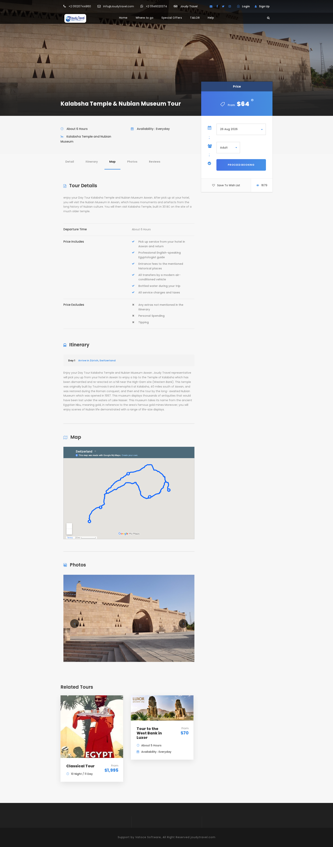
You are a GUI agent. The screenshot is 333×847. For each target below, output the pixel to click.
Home (123, 18)
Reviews (154, 162)
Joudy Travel (189, 6)
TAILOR (195, 18)
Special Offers (171, 18)
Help (211, 18)
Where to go (145, 18)
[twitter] (223, 6)
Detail (69, 162)
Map (112, 162)
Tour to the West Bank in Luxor (149, 733)
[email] (211, 6)
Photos (132, 162)
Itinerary (92, 162)
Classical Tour (80, 766)
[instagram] (230, 6)
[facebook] (217, 6)
